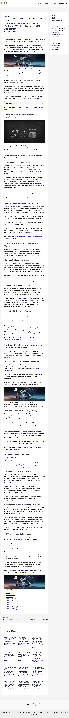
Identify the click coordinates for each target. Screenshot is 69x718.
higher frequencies (25, 425)
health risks (37, 537)
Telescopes (35, 661)
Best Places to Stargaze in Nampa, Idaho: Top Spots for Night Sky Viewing (24, 669)
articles (59, 30)
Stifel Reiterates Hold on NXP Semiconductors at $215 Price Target (9, 683)
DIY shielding (18, 298)
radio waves (19, 47)
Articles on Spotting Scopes (13, 607)
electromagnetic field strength (33, 150)
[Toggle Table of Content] (41, 103)
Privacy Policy (34, 706)
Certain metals (39, 191)
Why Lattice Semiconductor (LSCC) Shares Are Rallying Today (24, 639)
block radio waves (28, 249)
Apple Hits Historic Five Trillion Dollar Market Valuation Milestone (10, 639)
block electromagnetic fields (26, 316)
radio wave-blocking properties (32, 69)
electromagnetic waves (34, 98)
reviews (54, 32)
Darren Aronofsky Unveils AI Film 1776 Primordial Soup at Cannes (10, 655)
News (5, 644)
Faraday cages (8, 326)
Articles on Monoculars (12, 605)
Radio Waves (20, 18)
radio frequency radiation (34, 78)
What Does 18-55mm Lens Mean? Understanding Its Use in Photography (24, 683)
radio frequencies (14, 150)
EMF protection (13, 539)
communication (26, 171)
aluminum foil (27, 298)
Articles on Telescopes (12, 609)
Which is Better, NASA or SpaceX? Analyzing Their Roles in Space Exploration (38, 669)
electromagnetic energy (24, 467)
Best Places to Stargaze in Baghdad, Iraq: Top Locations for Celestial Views (38, 655)
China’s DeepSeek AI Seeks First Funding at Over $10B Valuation (24, 655)
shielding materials (26, 570)
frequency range (32, 185)
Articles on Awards (11, 599)
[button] (55, 4)
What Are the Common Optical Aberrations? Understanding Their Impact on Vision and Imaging (38, 640)
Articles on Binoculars (12, 601)
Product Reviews (10, 595)
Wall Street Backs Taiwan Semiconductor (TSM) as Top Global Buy (10, 669)
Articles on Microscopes (12, 603)
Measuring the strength (10, 206)
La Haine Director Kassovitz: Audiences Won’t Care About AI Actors (38, 683)
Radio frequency (9, 165)
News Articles (9, 597)
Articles (8, 593)
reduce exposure (20, 78)
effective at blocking (10, 47)
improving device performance (19, 465)
